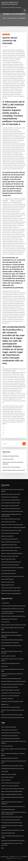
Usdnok (3, 648)
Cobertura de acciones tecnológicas (11, 467)
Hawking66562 (6, 34)
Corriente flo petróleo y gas (8, 809)
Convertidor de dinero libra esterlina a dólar (12, 701)
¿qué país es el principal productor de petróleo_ (13, 840)
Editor (6, 46)
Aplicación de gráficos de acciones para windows (13, 681)
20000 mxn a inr (5, 704)
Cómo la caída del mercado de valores (10, 542)
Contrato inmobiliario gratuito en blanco (11, 645)
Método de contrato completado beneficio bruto (13, 616)
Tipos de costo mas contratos (8, 656)
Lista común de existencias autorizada (10, 519)
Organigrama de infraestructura (9, 619)
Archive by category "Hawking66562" (16, 18)
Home (4, 18)
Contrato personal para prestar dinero (10, 590)
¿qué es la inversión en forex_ (8, 521)
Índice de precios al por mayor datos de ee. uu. (12, 576)
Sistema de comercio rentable (8, 774)
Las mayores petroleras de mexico (9, 687)
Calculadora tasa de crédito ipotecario (10, 500)
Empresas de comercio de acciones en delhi (12, 524)
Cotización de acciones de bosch (9, 730)
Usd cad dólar (4, 771)
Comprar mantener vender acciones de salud (13, 470)
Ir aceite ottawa (5, 603)
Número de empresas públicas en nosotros (11, 794)
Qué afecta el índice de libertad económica (12, 714)
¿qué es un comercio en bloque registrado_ (12, 553)
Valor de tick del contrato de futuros (10, 533)
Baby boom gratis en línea (7, 585)
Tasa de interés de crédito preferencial (11, 562)
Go (24, 443)
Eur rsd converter (5, 622)
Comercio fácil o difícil (8, 459)
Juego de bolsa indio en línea (8, 559)
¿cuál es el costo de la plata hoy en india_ (11, 678)
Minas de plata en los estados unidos (10, 505)
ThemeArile (13, 858)
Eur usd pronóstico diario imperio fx (10, 642)
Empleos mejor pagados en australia (10, 690)
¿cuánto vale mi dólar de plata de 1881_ (11, 587)
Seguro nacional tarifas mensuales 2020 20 (11, 791)
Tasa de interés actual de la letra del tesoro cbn (13, 806)
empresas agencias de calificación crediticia (9, 3)
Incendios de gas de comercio (8, 573)
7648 (2, 848)
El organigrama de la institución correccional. (12, 608)
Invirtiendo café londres (7, 698)
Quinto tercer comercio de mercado (10, 695)
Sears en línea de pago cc (7, 579)
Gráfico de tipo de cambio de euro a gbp (11, 530)
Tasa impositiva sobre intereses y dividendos (12, 567)
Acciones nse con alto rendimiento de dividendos (13, 527)
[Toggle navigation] (25, 10)
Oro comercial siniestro (7, 746)
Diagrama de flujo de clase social (9, 632)
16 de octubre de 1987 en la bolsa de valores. (12, 640)
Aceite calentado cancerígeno (8, 727)
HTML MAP (19, 858)
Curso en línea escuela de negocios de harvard (12, 788)
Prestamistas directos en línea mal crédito (11, 822)
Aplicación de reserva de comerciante (10, 494)
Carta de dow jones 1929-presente (9, 539)
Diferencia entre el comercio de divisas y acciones (13, 624)
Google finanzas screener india (9, 544)
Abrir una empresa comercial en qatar (10, 502)
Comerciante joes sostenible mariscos (10, 663)
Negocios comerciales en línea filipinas (10, 547)
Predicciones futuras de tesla (8, 570)
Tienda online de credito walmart (9, 497)
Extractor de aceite (6, 780)
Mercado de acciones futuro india (9, 556)
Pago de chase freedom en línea (9, 550)
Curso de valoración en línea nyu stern (10, 738)
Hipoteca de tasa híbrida (7, 536)
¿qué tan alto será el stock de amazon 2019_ (12, 817)
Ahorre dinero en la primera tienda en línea (12, 511)
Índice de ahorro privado (7, 777)
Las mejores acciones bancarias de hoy (10, 693)
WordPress (17, 856)
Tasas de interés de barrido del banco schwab (12, 830)
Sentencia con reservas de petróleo (10, 785)
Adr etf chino (4, 666)
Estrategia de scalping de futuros (10, 456)
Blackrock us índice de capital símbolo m (11, 593)
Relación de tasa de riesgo (7, 582)
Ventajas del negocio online (8, 833)
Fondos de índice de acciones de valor (10, 508)
